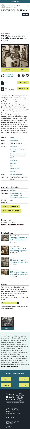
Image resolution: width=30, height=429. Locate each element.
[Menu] (28, 6)
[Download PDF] (2, 83)
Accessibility (8, 427)
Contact (6, 385)
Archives (13, 190)
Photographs (5, 33)
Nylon (12, 166)
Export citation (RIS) (9, 303)
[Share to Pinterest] (23, 75)
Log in (24, 385)
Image (12, 137)
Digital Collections (14, 10)
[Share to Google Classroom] (27, 75)
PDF (6, 82)
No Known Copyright (16, 174)
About (6, 379)
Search (25, 14)
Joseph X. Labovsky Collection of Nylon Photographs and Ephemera (19, 195)
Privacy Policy (9, 425)
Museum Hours (15, 1)
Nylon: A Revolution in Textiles (12, 224)
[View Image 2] (7, 322)
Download (8, 70)
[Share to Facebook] (19, 75)
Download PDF (23, 82)
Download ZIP (23, 88)
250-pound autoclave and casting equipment (19, 273)
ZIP (6, 88)
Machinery (13, 163)
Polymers (13, 171)
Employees (13, 160)
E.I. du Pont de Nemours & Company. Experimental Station (18, 156)
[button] (18, 303)
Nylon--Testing (14, 168)
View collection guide (10, 206)
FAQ (24, 379)
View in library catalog (11, 211)
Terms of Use (9, 426)
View (22, 70)
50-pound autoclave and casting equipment (19, 249)
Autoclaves (13, 146)
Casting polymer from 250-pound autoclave (18, 238)
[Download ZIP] (2, 89)
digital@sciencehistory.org (9, 366)
